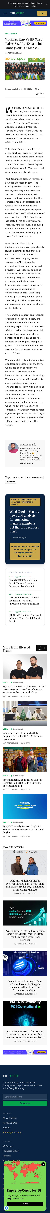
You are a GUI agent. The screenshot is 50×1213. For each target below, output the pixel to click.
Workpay (11, 482)
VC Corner (8, 1146)
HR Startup (11, 33)
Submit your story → (13, 1132)
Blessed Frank (15, 53)
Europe (6, 1127)
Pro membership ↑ (12, 1160)
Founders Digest (11, 1150)
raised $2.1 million (31, 153)
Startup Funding (34, 477)
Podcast (7, 1155)
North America (10, 1122)
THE (16, 13)
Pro (42, 13)
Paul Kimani (11, 178)
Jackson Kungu (31, 178)
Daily (5, 682)
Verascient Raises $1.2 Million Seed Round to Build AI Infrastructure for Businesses (24, 600)
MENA (5, 729)
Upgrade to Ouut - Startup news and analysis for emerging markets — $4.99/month (25, 551)
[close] (47, 5)
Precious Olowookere (26, 893)
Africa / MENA (10, 1118)
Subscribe (25, 1103)
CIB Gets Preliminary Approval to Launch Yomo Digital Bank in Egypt (25, 618)
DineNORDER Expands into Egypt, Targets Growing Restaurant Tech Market (23, 583)
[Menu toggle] (5, 13)
